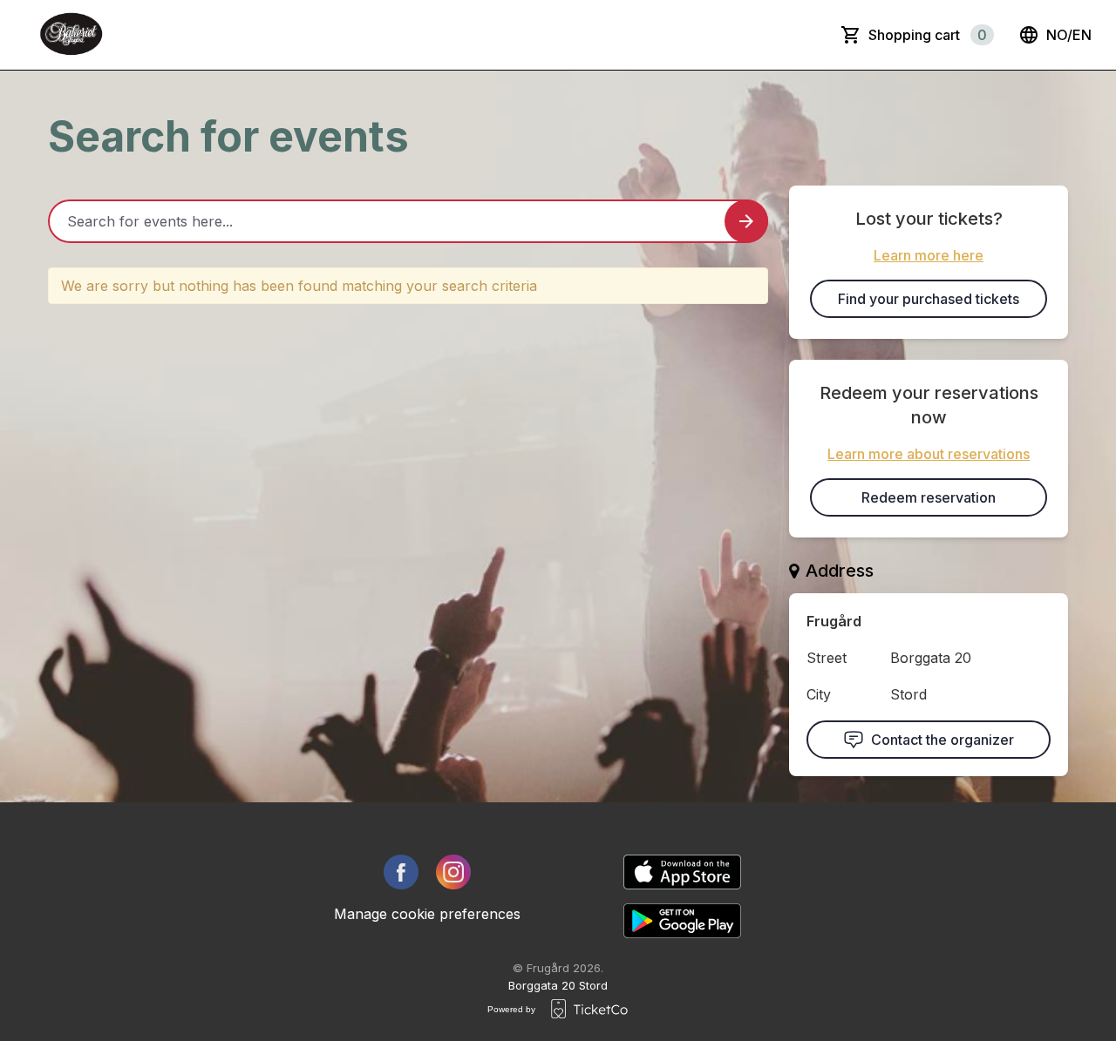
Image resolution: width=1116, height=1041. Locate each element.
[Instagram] (453, 872)
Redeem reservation (928, 497)
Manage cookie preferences (427, 914)
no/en (1069, 35)
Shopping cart (927, 35)
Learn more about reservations (928, 454)
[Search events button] (746, 221)
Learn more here (928, 255)
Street (826, 657)
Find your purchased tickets (928, 299)
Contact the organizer (942, 739)
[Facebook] (401, 872)
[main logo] (72, 35)
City (818, 694)
